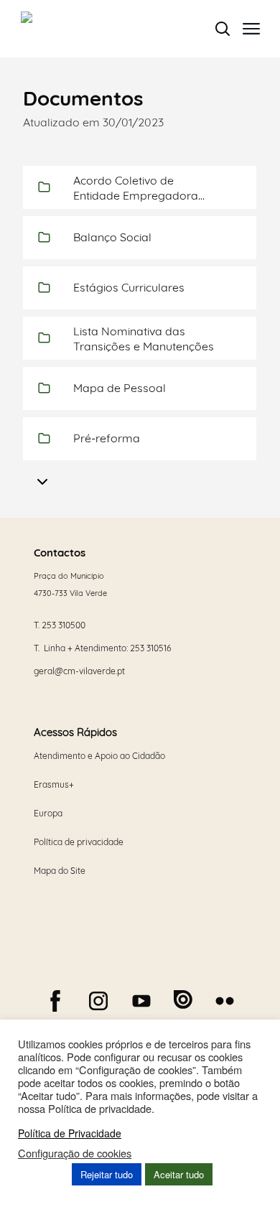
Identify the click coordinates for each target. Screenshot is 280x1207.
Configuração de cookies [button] (74, 1153)
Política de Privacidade (69, 1133)
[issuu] (183, 999)
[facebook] (55, 1001)
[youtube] (141, 1001)
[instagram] (98, 1001)
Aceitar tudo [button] (179, 1174)
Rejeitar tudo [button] (106, 1174)
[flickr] (224, 1001)
